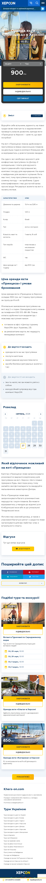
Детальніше (43, 9)
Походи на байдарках (12, 855)
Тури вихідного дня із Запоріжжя (16, 832)
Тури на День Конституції (13, 844)
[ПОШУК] (37, 3)
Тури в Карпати (9, 835)
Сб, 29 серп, (16, 651)
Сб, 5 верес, (16, 662)
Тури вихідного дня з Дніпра (14, 826)
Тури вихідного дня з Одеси (14, 821)
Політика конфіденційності (13, 802)
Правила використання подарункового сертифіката (23, 795)
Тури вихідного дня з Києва (14, 818)
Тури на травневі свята (12, 841)
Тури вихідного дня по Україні (15, 815)
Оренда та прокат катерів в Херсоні (17, 864)
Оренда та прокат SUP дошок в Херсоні (18, 858)
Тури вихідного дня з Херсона (15, 823)
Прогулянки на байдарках (13, 852)
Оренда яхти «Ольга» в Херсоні (19, 710)
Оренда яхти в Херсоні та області (16, 861)
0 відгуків (31, 47)
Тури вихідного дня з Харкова (15, 829)
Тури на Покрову (10, 849)
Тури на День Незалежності (14, 847)
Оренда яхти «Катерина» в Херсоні (21, 758)
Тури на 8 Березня (10, 838)
